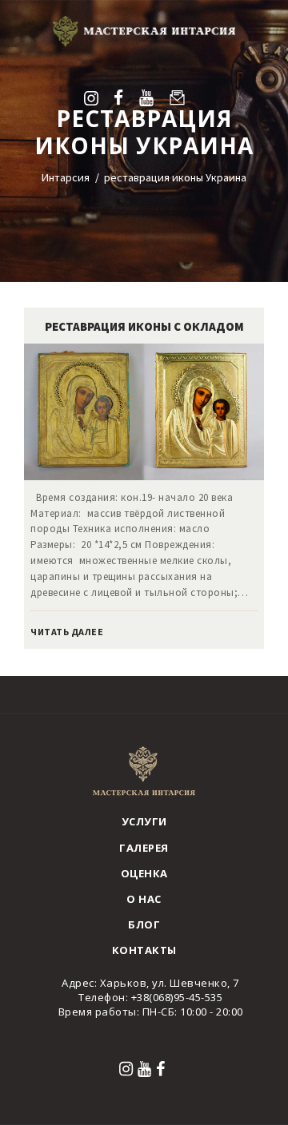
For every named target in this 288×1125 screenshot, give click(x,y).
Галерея (144, 848)
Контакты (144, 950)
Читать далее (66, 632)
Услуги (144, 821)
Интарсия (66, 177)
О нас (144, 899)
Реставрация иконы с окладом (144, 326)
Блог (144, 924)
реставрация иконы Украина (175, 177)
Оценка (144, 873)
